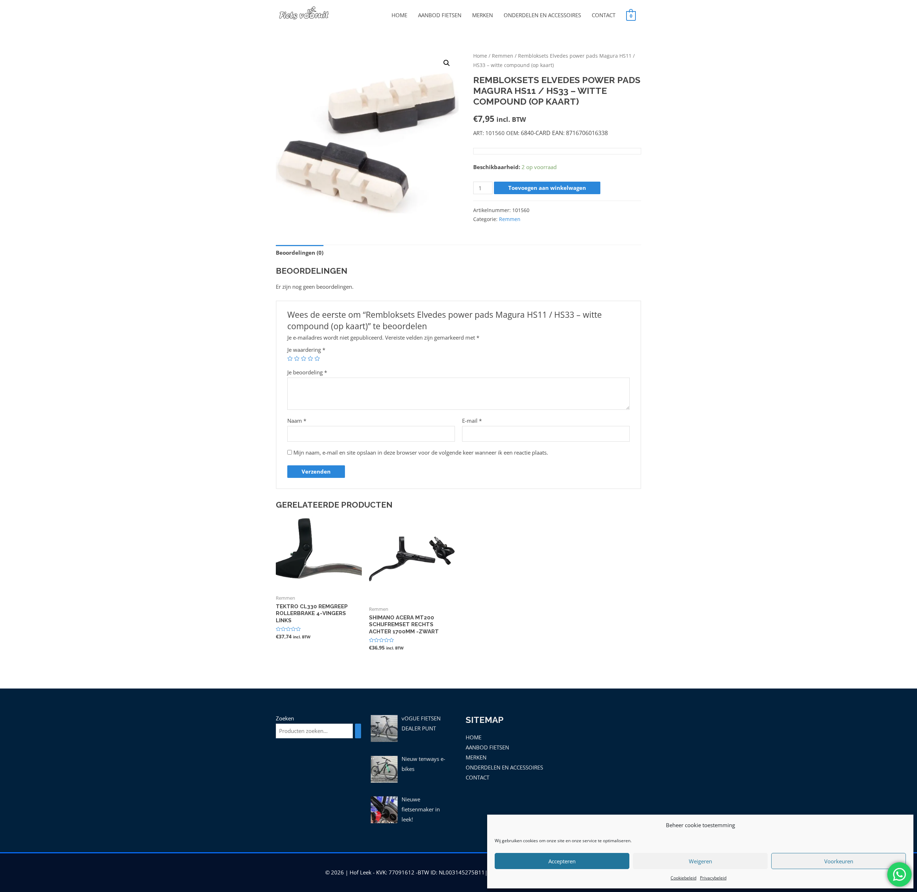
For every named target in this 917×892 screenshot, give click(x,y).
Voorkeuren (838, 861)
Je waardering (306, 349)
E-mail (472, 420)
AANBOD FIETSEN (439, 15)
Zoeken (285, 718)
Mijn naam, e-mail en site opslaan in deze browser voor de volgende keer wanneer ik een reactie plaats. (420, 452)
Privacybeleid (713, 878)
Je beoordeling (307, 372)
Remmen (502, 55)
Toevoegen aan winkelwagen (547, 187)
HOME (399, 15)
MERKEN (482, 15)
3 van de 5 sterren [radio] (303, 358)
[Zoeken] (358, 731)
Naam (296, 420)
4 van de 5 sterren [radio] (310, 358)
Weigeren (700, 861)
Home (480, 55)
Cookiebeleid (683, 878)
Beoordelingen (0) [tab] (299, 252)
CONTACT (603, 15)
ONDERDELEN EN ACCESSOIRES (542, 15)
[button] (446, 63)
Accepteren (562, 861)
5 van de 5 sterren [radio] (317, 358)
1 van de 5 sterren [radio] (290, 358)
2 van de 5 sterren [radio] (296, 358)
